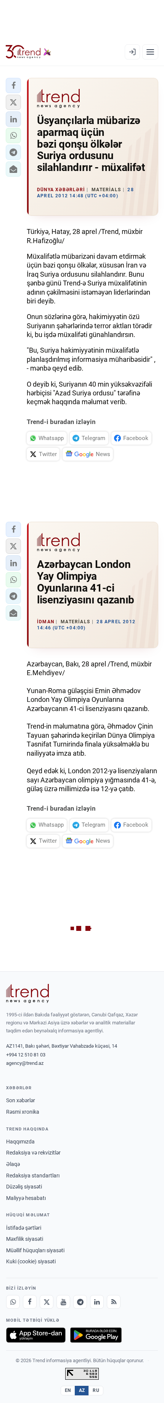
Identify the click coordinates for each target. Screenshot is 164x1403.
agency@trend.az (24, 1063)
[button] (13, 85)
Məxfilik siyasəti (24, 1239)
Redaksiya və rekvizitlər (33, 1153)
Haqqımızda (20, 1142)
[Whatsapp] (13, 1302)
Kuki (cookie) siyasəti (31, 1261)
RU (96, 1390)
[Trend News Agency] (27, 993)
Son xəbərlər (20, 1100)
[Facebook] (30, 1302)
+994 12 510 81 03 (25, 1055)
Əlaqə (13, 1164)
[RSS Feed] (114, 1302)
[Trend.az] (28, 52)
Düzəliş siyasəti (24, 1187)
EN (68, 1390)
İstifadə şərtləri (23, 1228)
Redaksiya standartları (32, 1175)
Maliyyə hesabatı (26, 1198)
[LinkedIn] (97, 1302)
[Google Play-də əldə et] (96, 1335)
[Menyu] (150, 52)
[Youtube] (63, 1302)
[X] (46, 1302)
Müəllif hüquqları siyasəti (35, 1250)
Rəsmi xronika (22, 1112)
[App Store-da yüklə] (36, 1335)
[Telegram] (80, 1302)
